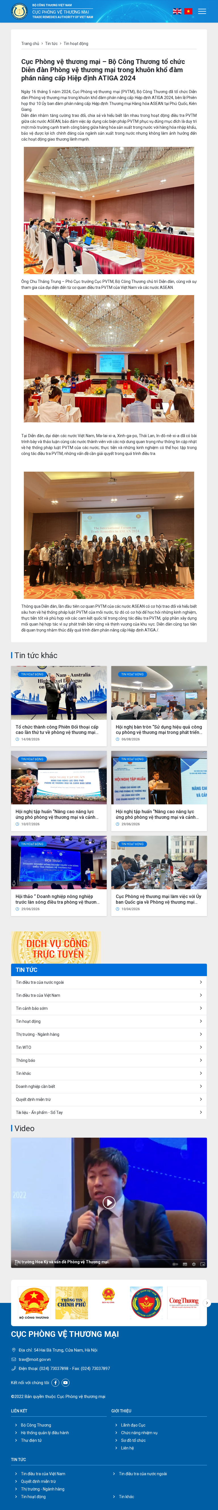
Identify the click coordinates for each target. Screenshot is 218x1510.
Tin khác (23, 1073)
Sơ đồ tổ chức (133, 1440)
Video (24, 1128)
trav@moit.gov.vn (35, 1359)
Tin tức (51, 43)
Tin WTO (23, 1047)
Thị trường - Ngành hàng (37, 1034)
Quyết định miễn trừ (33, 1099)
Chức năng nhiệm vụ (139, 1432)
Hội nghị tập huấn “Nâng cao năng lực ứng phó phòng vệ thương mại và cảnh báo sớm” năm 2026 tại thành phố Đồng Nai (56, 820)
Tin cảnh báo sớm (32, 1008)
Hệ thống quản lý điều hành (45, 1432)
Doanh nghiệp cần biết (35, 1086)
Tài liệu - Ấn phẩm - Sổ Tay (39, 1112)
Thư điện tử (31, 1440)
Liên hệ (127, 1448)
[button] (207, 1303)
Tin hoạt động (32, 674)
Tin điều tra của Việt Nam (38, 995)
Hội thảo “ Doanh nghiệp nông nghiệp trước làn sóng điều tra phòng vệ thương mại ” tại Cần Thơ (57, 902)
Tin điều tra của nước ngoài (40, 982)
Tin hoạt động (33, 1496)
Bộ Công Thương (36, 1425)
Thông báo (25, 1060)
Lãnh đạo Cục (133, 1425)
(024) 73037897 (95, 1368)
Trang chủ (30, 43)
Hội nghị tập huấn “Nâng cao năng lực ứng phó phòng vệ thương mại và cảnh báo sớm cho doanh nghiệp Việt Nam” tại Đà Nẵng (158, 820)
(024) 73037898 (53, 1368)
